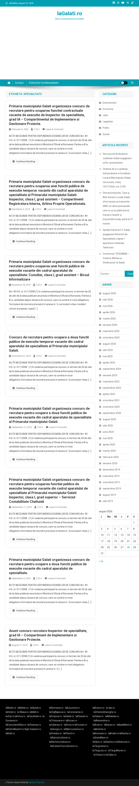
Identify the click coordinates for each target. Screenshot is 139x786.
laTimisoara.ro (57, 720)
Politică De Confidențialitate (43, 82)
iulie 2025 (108, 350)
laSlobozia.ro (123, 741)
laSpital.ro (35, 707)
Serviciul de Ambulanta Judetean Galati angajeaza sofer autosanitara (117, 158)
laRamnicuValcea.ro (60, 741)
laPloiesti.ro (82, 716)
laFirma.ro (20, 716)
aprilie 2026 (109, 312)
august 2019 (109, 494)
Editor (37, 129)
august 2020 (109, 419)
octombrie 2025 (111, 337)
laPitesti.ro (69, 733)
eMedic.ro (11, 707)
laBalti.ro (10, 733)
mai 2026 (108, 306)
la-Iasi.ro (110, 707)
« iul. (101, 561)
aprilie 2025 (109, 362)
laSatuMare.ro (100, 737)
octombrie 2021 (111, 400)
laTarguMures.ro (117, 750)
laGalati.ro (69, 13)
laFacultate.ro (34, 716)
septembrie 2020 (112, 413)
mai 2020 (108, 438)
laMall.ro (34, 712)
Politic (106, 127)
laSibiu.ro (97, 741)
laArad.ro (97, 724)
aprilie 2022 (109, 394)
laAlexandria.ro (102, 720)
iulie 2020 (108, 425)
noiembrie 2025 (111, 331)
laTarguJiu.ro (100, 750)
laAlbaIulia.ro (112, 716)
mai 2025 (108, 356)
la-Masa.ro (23, 712)
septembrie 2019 (112, 488)
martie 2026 (109, 318)
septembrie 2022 (112, 387)
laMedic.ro (23, 707)
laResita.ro (125, 733)
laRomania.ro (56, 707)
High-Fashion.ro (32, 729)
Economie (108, 109)
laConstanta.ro (75, 712)
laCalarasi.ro (55, 724)
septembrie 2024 (112, 369)
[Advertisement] (69, 54)
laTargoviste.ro (100, 746)
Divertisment (109, 102)
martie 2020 (109, 450)
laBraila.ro (113, 733)
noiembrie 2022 (111, 381)
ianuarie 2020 (110, 463)
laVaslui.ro (99, 716)
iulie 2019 (108, 501)
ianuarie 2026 (110, 325)
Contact (19, 82)
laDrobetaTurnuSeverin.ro (64, 746)
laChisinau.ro (34, 724)
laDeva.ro (69, 724)
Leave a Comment (54, 129)
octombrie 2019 (111, 482)
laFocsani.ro (80, 724)
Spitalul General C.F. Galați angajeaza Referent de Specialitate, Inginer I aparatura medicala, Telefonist (116, 239)
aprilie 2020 (109, 444)
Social (106, 134)
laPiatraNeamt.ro (15, 729)
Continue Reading (25, 161)
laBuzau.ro (71, 720)
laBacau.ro (109, 724)
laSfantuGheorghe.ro (105, 712)
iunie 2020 (108, 431)
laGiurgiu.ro (57, 729)
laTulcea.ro (100, 754)
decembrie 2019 (111, 469)
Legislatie (108, 121)
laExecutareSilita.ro (16, 724)
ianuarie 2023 (110, 375)
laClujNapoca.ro (57, 712)
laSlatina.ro (109, 741)
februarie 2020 (111, 457)
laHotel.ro (11, 712)
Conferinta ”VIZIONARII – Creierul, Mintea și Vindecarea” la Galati (116, 258)
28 (128, 547)
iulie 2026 (108, 299)
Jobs (105, 115)
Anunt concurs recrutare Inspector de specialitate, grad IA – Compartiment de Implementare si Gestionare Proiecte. (48, 635)
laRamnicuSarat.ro (60, 737)
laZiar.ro (10, 716)
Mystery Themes (36, 782)
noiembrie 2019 (111, 476)
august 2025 (109, 343)
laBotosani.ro (100, 733)
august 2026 (109, 293)
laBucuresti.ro (72, 707)
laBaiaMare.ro (124, 724)
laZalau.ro (111, 754)
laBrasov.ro (98, 707)
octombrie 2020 (111, 406)
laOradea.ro (55, 733)
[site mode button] (124, 82)
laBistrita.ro (100, 729)
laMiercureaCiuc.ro (74, 729)
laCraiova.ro (55, 716)
